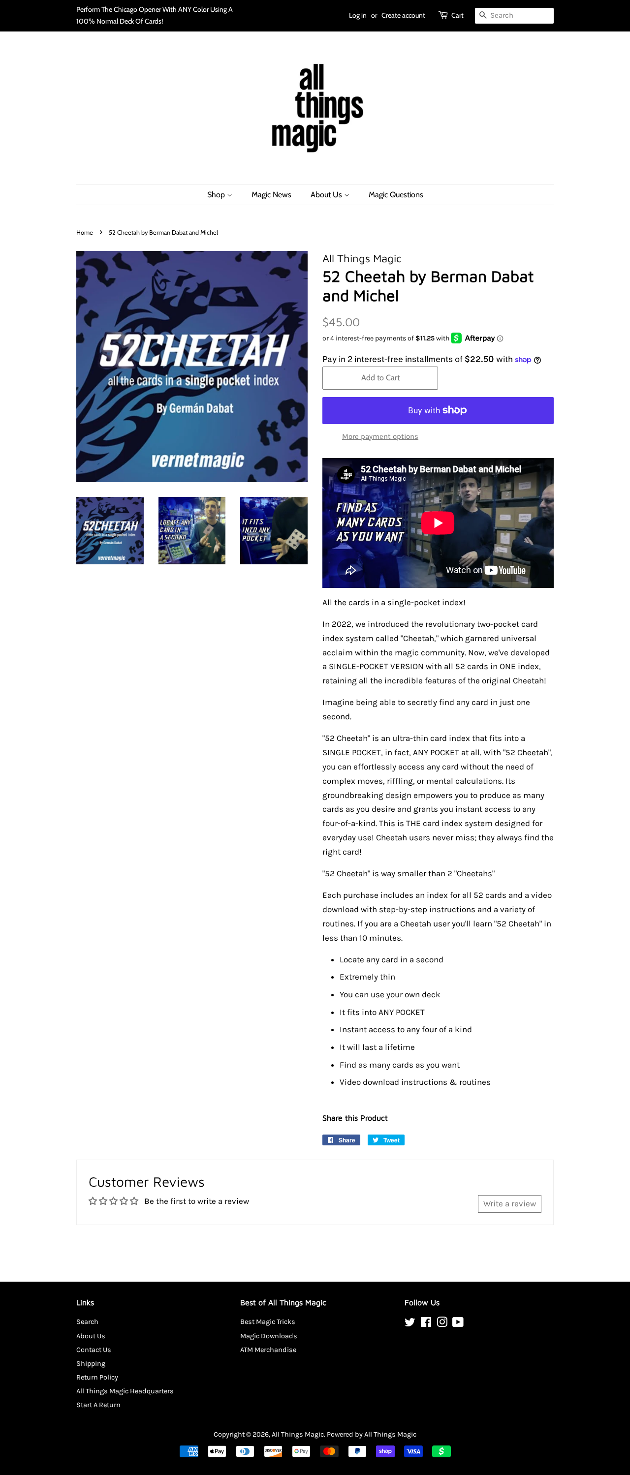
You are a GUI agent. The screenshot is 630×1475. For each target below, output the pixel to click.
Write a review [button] (509, 1203)
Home (84, 232)
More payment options (380, 436)
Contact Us (93, 1350)
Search (87, 1322)
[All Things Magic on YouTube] (458, 1324)
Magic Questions (396, 194)
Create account (403, 15)
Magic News (271, 194)
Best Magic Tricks (267, 1322)
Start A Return (98, 1405)
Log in (358, 15)
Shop (217, 194)
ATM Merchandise (268, 1350)
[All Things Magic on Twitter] (410, 1324)
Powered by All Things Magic (371, 1434)
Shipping (90, 1363)
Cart (457, 15)
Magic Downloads (268, 1336)
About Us (327, 194)
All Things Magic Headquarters (125, 1391)
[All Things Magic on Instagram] (442, 1324)
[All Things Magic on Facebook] (426, 1324)
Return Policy (97, 1377)
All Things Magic (298, 1434)
